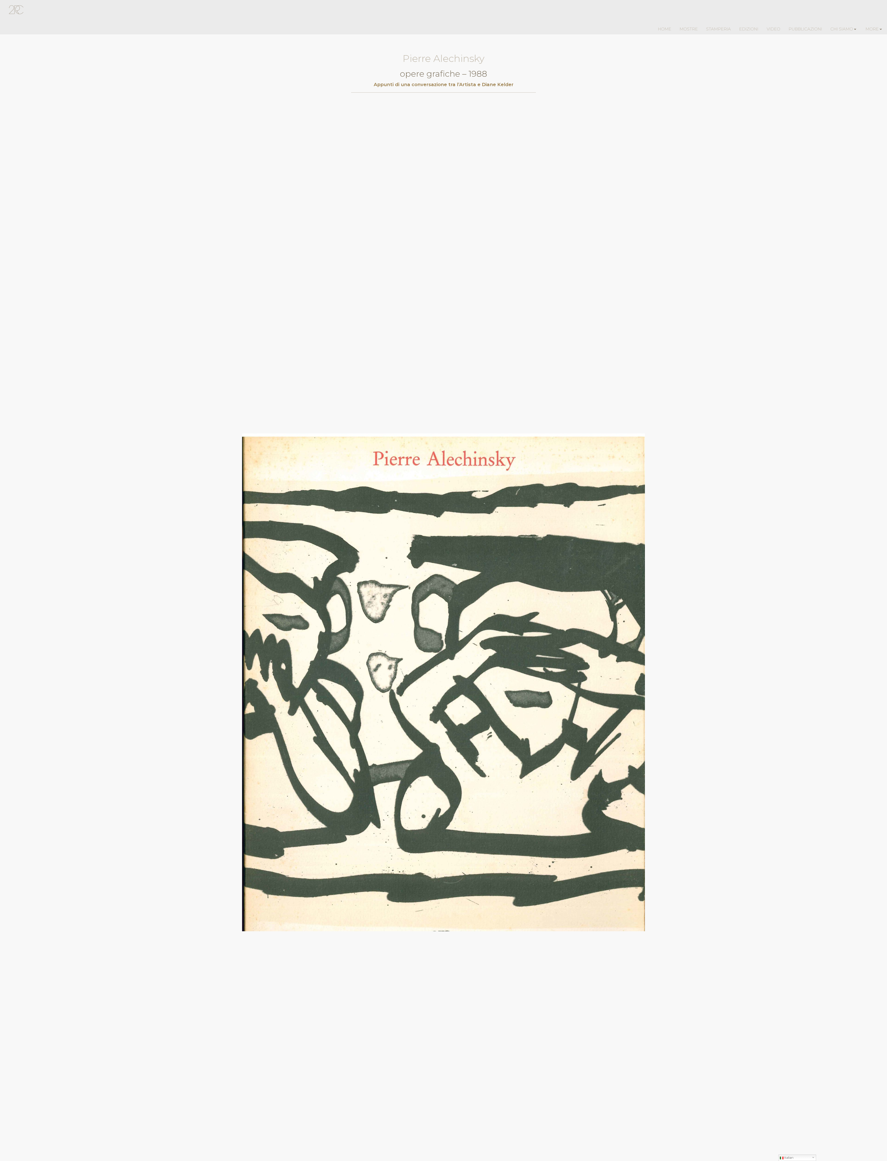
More (872, 29)
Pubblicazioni (805, 29)
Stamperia (718, 29)
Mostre (689, 29)
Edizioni (748, 29)
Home (664, 29)
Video (773, 29)
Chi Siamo (841, 29)
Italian (788, 1157)
